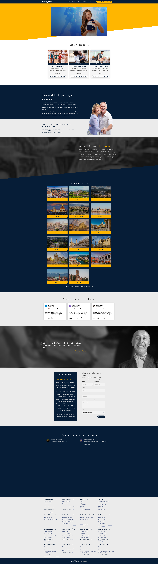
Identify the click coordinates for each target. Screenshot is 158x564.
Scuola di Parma (48, 544)
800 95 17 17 (102, 531)
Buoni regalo (91, 1)
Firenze (57, 216)
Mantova (100, 216)
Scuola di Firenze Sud (85, 515)
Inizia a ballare (71, 1)
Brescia (79, 200)
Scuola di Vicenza (66, 499)
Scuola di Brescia (48, 515)
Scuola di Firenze (66, 515)
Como (101, 200)
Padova (79, 249)
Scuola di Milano (48, 529)
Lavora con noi (101, 506)
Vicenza (57, 282)
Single (57, 64)
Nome (83, 381)
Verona (101, 266)
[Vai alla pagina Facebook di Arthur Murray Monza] (89, 529)
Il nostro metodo (102, 503)
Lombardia (46, 510)
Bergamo (57, 200)
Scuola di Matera (102, 515)
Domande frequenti (85, 509)
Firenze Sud (79, 216)
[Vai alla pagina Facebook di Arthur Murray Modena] (72, 529)
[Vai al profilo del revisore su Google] (46, 306)
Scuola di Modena (66, 529)
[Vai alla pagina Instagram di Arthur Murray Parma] (53, 544)
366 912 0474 (66, 531)
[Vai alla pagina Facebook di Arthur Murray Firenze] (71, 515)
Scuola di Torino (84, 544)
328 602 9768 (102, 517)
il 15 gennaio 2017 (99, 306)
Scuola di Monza (84, 529)
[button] (43, 21)
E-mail (84, 387)
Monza (57, 249)
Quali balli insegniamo (103, 501)
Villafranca (79, 282)
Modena (100, 233)
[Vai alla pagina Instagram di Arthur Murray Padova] (109, 529)
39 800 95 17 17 (48, 501)
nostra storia (76, 286)
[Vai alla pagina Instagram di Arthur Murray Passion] (56, 499)
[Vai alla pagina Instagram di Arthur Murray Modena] (74, 529)
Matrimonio (100, 64)
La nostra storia (102, 504)
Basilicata (110, 525)
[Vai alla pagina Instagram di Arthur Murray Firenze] (73, 515)
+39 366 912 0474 (67, 533)
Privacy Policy (101, 509)
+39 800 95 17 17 (49, 531)
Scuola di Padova (102, 529)
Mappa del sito (101, 511)
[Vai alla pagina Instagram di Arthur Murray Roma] (72, 544)
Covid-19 (100, 507)
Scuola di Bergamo (49, 499)
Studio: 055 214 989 (67, 517)
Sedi (78, 1)
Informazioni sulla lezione (57, 76)
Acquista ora (55, 29)
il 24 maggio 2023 (51, 306)
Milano (79, 233)
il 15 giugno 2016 (75, 306)
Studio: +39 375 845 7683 (87, 517)
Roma (57, 266)
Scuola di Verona (102, 544)
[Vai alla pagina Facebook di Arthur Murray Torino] (89, 544)
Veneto (99, 540)
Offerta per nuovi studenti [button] (104, 1)
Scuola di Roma (66, 544)
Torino (79, 266)
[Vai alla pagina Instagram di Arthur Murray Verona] (109, 544)
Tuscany (81, 524)
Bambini (82, 506)
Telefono (84, 393)
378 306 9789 (48, 504)
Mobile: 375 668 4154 (68, 519)
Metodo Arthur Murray (87, 286)
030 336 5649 (48, 517)
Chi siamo (83, 1)
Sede (83, 410)
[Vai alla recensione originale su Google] (64, 305)
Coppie (79, 64)
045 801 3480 (102, 547)
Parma (101, 249)
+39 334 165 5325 (103, 549)
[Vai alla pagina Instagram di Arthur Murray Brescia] (55, 515)
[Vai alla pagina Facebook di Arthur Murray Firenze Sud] (92, 515)
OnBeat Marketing (83, 561)
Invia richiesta (101, 416)
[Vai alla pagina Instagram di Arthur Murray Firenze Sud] (93, 515)
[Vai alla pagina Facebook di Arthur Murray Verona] (107, 544)
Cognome (96, 381)
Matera (57, 233)
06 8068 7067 (66, 547)
